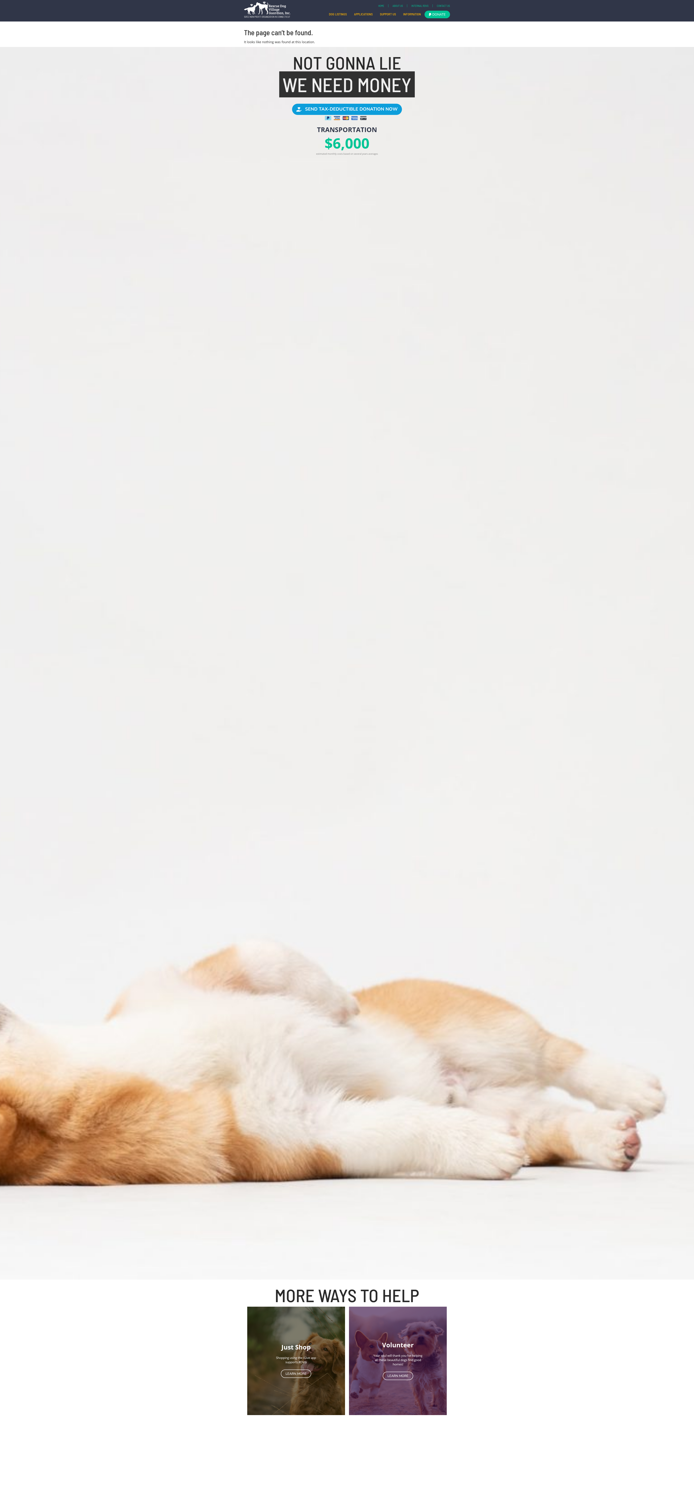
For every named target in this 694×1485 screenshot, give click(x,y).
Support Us (388, 14)
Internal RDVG (420, 5)
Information (412, 14)
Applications (363, 14)
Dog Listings (338, 14)
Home (381, 5)
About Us (398, 5)
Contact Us (443, 5)
